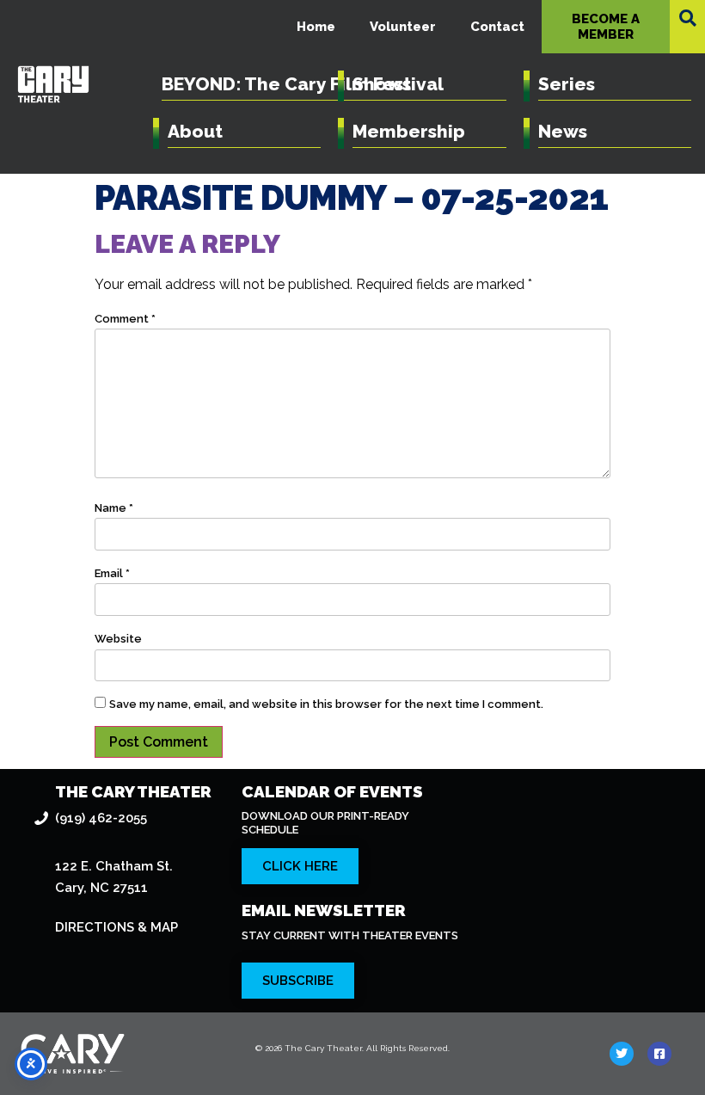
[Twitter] (622, 1054)
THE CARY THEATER (133, 791)
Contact (497, 26)
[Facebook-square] (659, 1054)
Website (118, 638)
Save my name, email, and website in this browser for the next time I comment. (326, 704)
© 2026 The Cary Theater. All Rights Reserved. (352, 1048)
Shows (381, 84)
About (195, 131)
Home (316, 26)
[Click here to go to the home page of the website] (123, 1054)
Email (112, 573)
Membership (408, 131)
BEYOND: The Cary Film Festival (303, 84)
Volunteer (403, 26)
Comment (125, 318)
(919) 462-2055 (101, 818)
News (562, 131)
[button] (687, 18)
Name (114, 507)
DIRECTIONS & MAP (116, 927)
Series (566, 84)
